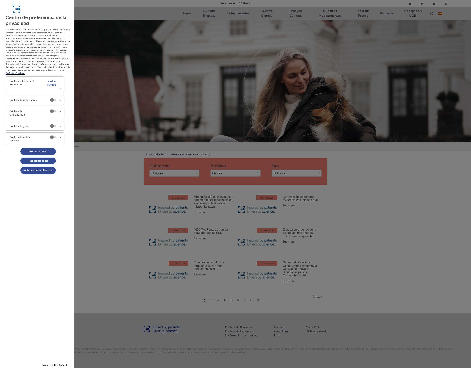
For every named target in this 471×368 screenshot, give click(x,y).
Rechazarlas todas (38, 161)
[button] (35, 85)
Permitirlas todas (37, 151)
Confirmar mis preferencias (38, 170)
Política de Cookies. (15, 73)
